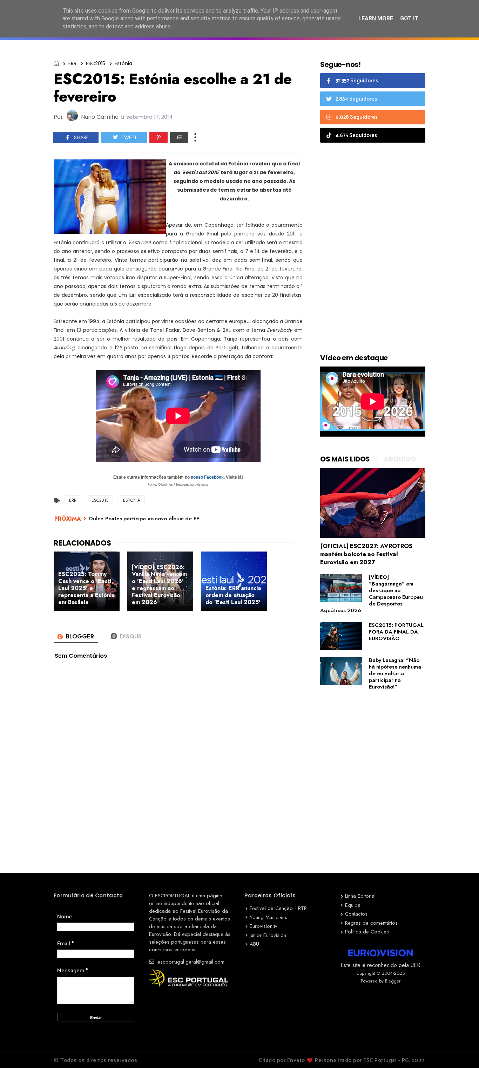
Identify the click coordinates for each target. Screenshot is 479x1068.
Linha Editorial (360, 896)
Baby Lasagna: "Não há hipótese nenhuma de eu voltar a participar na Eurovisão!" (395, 673)
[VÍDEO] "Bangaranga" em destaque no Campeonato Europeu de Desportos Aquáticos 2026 (371, 593)
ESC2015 (95, 63)
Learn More (375, 18)
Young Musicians (268, 917)
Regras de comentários (371, 923)
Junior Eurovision (268, 935)
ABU (254, 944)
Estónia (123, 63)
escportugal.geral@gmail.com (190, 962)
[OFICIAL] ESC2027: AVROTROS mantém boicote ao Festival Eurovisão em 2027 (366, 554)
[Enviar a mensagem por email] (179, 137)
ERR (72, 63)
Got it (409, 18)
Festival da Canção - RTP (278, 908)
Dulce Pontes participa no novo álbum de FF (144, 518)
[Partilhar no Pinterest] (158, 137)
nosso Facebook (207, 477)
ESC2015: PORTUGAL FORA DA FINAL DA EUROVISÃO (396, 631)
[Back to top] (461, 1051)
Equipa (352, 905)
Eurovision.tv (263, 926)
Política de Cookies (367, 932)
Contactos (356, 914)
